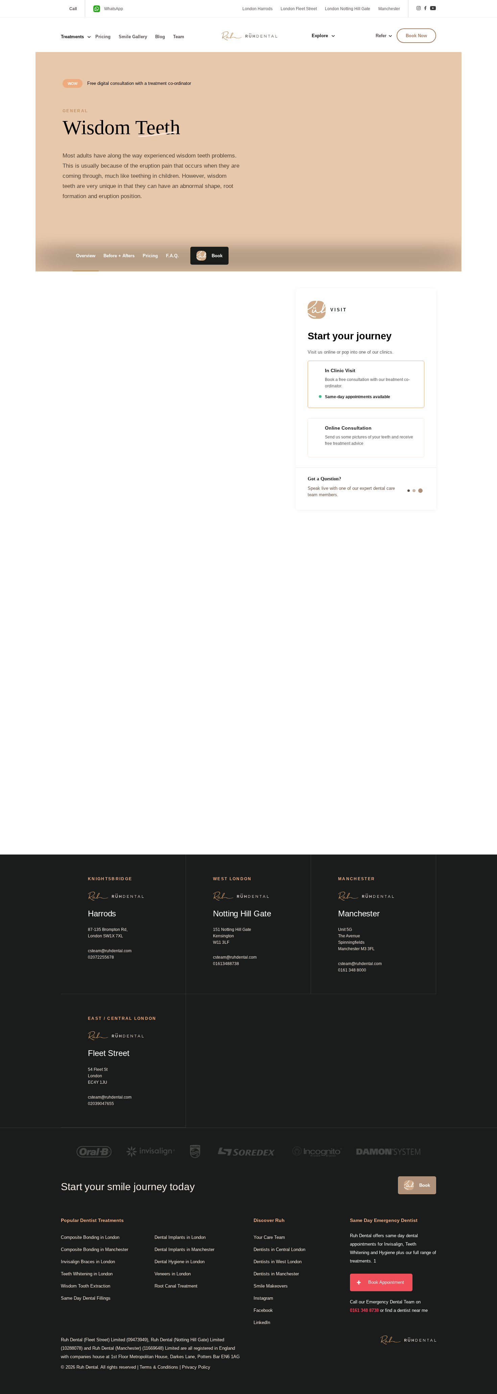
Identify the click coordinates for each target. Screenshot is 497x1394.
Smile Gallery (133, 36)
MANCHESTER (356, 878)
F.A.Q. (172, 255)
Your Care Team (269, 1237)
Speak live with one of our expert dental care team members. (351, 491)
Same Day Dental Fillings (86, 1298)
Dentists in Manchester (276, 1273)
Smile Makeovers (271, 1286)
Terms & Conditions (159, 1367)
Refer (381, 35)
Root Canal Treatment (176, 1286)
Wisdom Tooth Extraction (85, 1286)
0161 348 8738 (364, 1310)
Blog (160, 36)
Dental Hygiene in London (180, 1261)
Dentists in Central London (279, 1249)
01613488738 (226, 963)
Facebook (263, 1310)
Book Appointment (386, 1282)
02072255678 (101, 957)
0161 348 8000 (352, 970)
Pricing (103, 36)
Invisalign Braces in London (88, 1261)
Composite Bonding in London (90, 1237)
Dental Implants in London (180, 1237)
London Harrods (257, 8)
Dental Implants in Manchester (184, 1249)
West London (232, 878)
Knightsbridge (110, 878)
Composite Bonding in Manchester (94, 1249)
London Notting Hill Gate (347, 8)
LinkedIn (262, 1322)
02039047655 (101, 1103)
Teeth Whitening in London (87, 1273)
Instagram (263, 1298)
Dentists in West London (278, 1261)
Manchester (389, 8)
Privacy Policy (196, 1367)
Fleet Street (108, 1053)
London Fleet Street (299, 8)
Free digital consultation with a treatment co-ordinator (139, 83)
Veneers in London (173, 1273)
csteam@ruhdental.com (110, 950)
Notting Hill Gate (242, 913)
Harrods (102, 913)
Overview (85, 255)
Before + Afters (119, 255)
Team (178, 36)
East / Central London (122, 1018)
